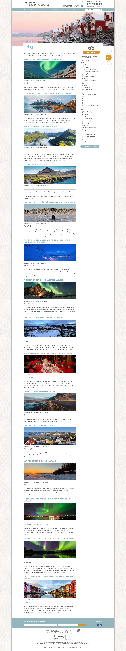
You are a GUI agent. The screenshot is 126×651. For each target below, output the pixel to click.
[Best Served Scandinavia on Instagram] (101, 625)
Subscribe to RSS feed (90, 146)
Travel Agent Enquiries (76, 642)
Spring (86, 130)
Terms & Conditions (64, 643)
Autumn (86, 67)
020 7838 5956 (94, 4)
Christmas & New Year (91, 71)
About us (83, 1)
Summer (79, 6)
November (84, 114)
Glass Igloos (88, 89)
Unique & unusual (89, 136)
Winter (68, 6)
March (83, 107)
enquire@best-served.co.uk (63, 642)
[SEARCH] (101, 10)
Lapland (87, 103)
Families (87, 83)
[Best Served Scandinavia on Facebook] (98, 625)
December (84, 78)
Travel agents (99, 1)
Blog (88, 1)
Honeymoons (88, 92)
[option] (63, 29)
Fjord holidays (85, 87)
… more (72, 89)
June (82, 100)
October (84, 116)
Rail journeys (88, 118)
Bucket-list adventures (88, 69)
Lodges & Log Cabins (91, 105)
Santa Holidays (89, 121)
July (82, 98)
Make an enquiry (91, 52)
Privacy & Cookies (84, 643)
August (83, 65)
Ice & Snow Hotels (90, 94)
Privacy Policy (68, 647)
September (84, 125)
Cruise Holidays (89, 76)
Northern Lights (89, 112)
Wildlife (86, 139)
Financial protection (74, 643)
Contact (92, 1)
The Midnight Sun (89, 134)
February (84, 85)
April (82, 62)
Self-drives (87, 123)
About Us (56, 643)
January (83, 96)
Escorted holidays (90, 80)
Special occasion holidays (89, 127)
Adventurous (88, 60)
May (82, 109)
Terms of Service (76, 647)
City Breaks (88, 74)
